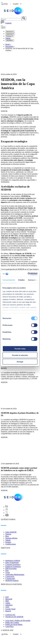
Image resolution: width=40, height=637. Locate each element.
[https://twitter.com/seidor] (6, 513)
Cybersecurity (10, 578)
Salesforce (9, 605)
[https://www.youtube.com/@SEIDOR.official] (7, 516)
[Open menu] (3, 27)
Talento (8, 38)
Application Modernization (14, 574)
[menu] (2, 25)
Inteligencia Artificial (12, 560)
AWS (7, 607)
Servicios (9, 31)
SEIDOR (9, 40)
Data (7, 570)
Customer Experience (12, 564)
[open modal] (2, 2)
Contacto (8, 23)
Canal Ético (9, 626)
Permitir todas (20, 349)
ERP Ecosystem (11, 568)
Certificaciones (10, 544)
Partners (9, 36)
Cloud (7, 572)
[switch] (34, 325)
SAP (7, 597)
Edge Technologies (12, 562)
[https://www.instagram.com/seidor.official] (6, 510)
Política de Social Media (13, 624)
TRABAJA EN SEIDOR (14, 617)
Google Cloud (10, 609)
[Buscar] (23, 18)
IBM (7, 601)
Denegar (20, 362)
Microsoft (8, 599)
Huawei (8, 611)
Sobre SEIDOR (10, 532)
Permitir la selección (20, 355)
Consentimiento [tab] (9, 280)
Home (8, 44)
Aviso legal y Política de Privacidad (17, 620)
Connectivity (9, 576)
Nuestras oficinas (11, 538)
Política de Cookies (12, 622)
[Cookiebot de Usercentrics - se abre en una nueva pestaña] (28, 273)
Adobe (7, 603)
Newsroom (10, 46)
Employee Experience (13, 566)
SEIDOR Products (11, 580)
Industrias (9, 34)
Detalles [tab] (21, 280)
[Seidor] (14, 10)
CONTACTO (10, 615)
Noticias (8, 534)
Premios (8, 542)
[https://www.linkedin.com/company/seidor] (6, 507)
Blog (7, 536)
